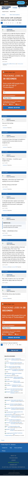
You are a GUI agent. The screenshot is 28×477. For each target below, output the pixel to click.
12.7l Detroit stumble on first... (14, 426)
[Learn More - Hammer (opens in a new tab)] (14, 2)
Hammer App (13, 464)
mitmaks (12, 430)
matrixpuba (9, 29)
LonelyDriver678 (8, 435)
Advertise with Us (13, 462)
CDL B (11, 104)
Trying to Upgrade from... (16, 358)
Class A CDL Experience (9, 95)
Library (13, 460)
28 (17, 22)
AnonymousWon (16, 378)
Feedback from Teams (16, 385)
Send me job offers (14, 107)
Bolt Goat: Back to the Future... (16, 362)
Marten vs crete (16, 381)
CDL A (5, 104)
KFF (9, 427)
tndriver (9, 135)
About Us (13, 455)
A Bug (10, 367)
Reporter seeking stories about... (18, 408)
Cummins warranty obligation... (16, 404)
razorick (11, 405)
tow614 (8, 119)
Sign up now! (14, 350)
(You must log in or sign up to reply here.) (9, 343)
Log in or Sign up (22, 6)
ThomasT (12, 390)
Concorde (13, 423)
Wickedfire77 (14, 386)
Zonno (10, 420)
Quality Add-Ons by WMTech (14, 473)
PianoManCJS (15, 370)
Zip (4, 90)
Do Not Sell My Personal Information (13, 467)
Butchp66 (12, 392)
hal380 (10, 63)
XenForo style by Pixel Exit (14, 472)
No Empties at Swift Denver (18, 369)
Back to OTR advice (14, 391)
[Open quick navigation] (25, 14)
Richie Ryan (13, 359)
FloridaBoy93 (7, 375)
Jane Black (13, 409)
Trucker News (13, 458)
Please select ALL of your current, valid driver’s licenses (12, 102)
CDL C (18, 104)
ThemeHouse (22, 474)
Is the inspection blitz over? (16, 422)
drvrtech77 (13, 401)
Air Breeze (14, 63)
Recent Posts (12, 11)
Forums (15, 7)
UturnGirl (12, 363)
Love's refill (12, 429)
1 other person (20, 63)
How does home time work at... (16, 389)
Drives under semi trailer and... (17, 400)
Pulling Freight (5, 63)
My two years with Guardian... (15, 366)
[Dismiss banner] (26, 2)
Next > (20, 22)
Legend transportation (18, 377)
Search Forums (5, 11)
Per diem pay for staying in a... (15, 419)
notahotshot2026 (8, 414)
